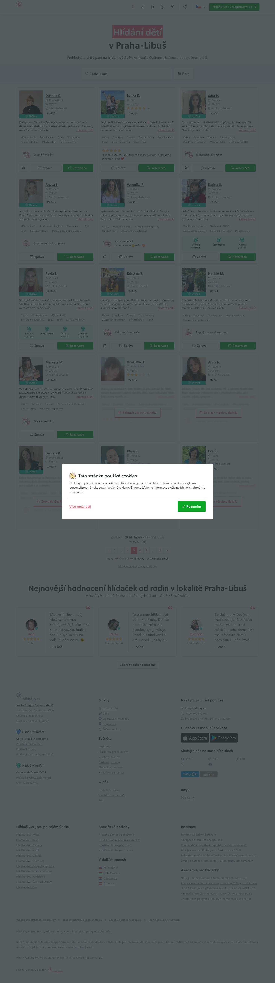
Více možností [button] (80, 506)
